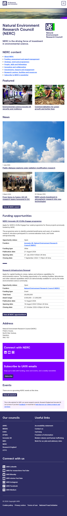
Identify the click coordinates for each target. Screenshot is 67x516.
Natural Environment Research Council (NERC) (42, 288)
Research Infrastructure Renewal (16, 270)
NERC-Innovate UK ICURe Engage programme (22, 221)
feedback (22, 404)
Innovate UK (28, 243)
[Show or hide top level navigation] (64, 3)
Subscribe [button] (8, 376)
